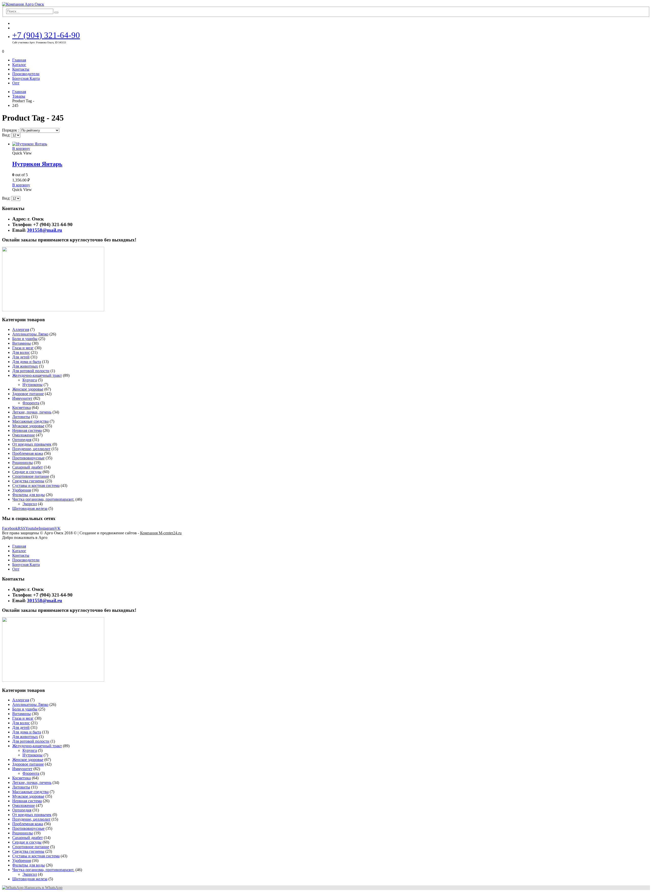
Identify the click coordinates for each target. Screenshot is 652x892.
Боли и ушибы (24, 339)
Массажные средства (30, 421)
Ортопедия (21, 439)
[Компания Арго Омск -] (23, 4)
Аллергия (20, 329)
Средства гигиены (28, 481)
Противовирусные (28, 458)
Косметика (21, 407)
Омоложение (23, 435)
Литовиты (21, 417)
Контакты (20, 69)
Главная (19, 60)
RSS (21, 528)
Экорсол (29, 504)
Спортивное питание (30, 476)
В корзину (21, 148)
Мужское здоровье (28, 426)
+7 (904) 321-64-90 (46, 35)
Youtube (32, 528)
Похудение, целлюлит (31, 449)
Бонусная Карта (26, 78)
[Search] (56, 12)
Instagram (47, 528)
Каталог (19, 64)
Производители (25, 74)
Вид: (6, 135)
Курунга (29, 380)
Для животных (25, 366)
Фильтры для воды (28, 495)
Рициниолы (22, 462)
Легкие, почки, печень (31, 412)
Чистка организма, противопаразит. (43, 499)
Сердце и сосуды (27, 472)
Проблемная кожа (27, 453)
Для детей (21, 357)
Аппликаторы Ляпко (30, 334)
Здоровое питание (28, 394)
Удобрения (21, 490)
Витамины (21, 343)
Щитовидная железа (29, 508)
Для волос (21, 352)
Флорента (30, 403)
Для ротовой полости (30, 371)
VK (58, 528)
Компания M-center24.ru (161, 533)
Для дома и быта (26, 361)
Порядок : (11, 130)
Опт (15, 83)
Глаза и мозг (23, 348)
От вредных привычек (31, 444)
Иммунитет (22, 398)
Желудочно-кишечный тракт (37, 375)
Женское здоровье (27, 389)
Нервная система (27, 430)
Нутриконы (32, 384)
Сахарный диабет (27, 467)
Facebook (10, 528)
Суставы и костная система (36, 485)
